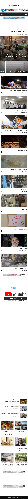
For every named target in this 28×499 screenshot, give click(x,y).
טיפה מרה (24, 209)
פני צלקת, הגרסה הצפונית (19, 170)
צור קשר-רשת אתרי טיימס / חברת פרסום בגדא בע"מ (15, 1)
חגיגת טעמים (23, 249)
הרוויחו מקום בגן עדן (21, 110)
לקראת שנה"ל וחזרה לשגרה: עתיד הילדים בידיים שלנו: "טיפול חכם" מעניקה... (21, 448)
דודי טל (25, 58)
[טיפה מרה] (14, 201)
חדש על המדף (10, 447)
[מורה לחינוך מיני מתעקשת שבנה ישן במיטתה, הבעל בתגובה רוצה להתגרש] (17, 69)
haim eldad (24, 92)
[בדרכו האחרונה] (14, 141)
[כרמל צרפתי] (14, 181)
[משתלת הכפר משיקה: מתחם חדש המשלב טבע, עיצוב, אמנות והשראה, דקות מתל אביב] (21, 457)
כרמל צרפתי (23, 189)
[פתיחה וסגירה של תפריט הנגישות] (3, 10)
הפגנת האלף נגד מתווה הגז (18, 91)
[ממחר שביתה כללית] (14, 220)
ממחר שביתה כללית (21, 229)
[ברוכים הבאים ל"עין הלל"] (14, 260)
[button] (2, 14)
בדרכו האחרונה (22, 150)
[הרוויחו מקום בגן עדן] (14, 102)
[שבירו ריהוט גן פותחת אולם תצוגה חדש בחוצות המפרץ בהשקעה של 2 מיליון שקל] (7, 457)
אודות (26, 1)
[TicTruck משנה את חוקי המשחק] (23, 408)
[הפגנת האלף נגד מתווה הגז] (14, 82)
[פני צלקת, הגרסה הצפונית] (14, 161)
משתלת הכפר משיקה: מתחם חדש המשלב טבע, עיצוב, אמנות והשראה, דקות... (21, 464)
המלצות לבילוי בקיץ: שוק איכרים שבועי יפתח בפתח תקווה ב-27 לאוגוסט (8, 433)
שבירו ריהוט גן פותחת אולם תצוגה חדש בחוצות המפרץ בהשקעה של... (7, 464)
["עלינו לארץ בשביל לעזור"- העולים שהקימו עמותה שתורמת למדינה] (14, 48)
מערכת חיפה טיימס (23, 112)
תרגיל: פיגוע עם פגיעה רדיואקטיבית (16, 130)
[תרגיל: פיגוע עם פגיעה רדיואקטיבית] (14, 122)
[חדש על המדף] (7, 441)
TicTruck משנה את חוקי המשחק (12, 406)
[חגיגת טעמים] (14, 240)
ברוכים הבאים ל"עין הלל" (19, 268)
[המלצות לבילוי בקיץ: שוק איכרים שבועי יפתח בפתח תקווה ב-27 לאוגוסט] (23, 401)
